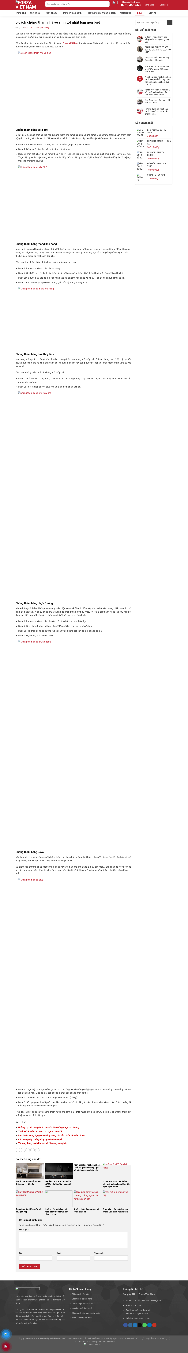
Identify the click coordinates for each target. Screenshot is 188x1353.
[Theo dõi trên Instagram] (130, 1325)
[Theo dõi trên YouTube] (154, 1325)
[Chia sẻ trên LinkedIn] (37, 1150)
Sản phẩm (51, 12)
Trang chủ (21, 12)
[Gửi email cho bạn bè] (27, 1150)
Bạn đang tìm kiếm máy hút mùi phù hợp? (157, 101)
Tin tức (138, 12)
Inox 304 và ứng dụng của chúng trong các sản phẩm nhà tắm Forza (51, 1135)
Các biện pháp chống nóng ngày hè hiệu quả (40, 1139)
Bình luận (23, 1229)
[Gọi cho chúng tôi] (144, 1325)
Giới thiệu (35, 12)
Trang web (98, 1253)
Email (59, 1253)
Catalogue (125, 12)
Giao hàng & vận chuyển (82, 1304)
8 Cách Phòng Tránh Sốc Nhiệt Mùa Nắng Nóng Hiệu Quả (157, 39)
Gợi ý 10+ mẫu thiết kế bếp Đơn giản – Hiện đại (157, 58)
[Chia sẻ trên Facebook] (18, 1150)
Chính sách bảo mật (80, 1294)
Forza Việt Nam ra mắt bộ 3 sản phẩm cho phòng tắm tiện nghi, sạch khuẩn (157, 92)
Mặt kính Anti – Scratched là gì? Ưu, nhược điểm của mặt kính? (157, 69)
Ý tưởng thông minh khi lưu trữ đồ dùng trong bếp (42, 1143)
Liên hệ (152, 12)
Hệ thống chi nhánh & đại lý (102, 12)
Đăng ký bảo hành (72, 12)
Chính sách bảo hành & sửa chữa (86, 1313)
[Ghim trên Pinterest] (32, 1150)
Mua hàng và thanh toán (82, 1308)
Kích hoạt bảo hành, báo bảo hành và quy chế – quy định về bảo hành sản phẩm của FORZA (158, 81)
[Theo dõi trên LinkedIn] (149, 1325)
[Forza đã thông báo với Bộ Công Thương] (94, 1347)
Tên (20, 1253)
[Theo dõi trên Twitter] (135, 1325)
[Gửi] (107, 4)
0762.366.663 (139, 1305)
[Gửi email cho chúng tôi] (140, 1325)
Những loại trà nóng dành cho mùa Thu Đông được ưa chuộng (48, 1127)
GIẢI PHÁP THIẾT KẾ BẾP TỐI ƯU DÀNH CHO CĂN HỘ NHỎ (158, 50)
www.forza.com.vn (142, 1318)
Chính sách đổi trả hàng (82, 1299)
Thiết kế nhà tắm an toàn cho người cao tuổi (40, 1131)
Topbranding (43, 27)
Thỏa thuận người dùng (82, 1318)
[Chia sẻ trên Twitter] (23, 1150)
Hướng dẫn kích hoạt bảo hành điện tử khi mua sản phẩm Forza (156, 111)
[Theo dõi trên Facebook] (125, 1325)
